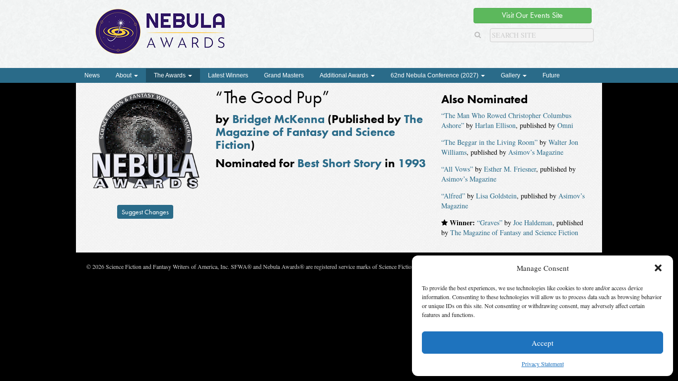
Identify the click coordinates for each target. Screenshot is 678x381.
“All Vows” (457, 169)
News (92, 75)
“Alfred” (453, 195)
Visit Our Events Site (532, 15)
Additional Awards (345, 75)
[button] (658, 268)
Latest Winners (228, 75)
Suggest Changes (145, 211)
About (124, 75)
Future (551, 75)
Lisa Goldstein (496, 195)
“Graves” (489, 222)
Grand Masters (284, 75)
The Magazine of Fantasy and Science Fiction (319, 132)
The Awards (170, 75)
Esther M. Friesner (510, 169)
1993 (412, 163)
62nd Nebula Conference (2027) (435, 75)
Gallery (511, 75)
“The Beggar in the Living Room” (489, 142)
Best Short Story (339, 163)
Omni (565, 125)
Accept (542, 343)
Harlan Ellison (495, 125)
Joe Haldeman (532, 222)
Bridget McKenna (278, 119)
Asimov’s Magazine (535, 152)
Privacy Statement (543, 364)
